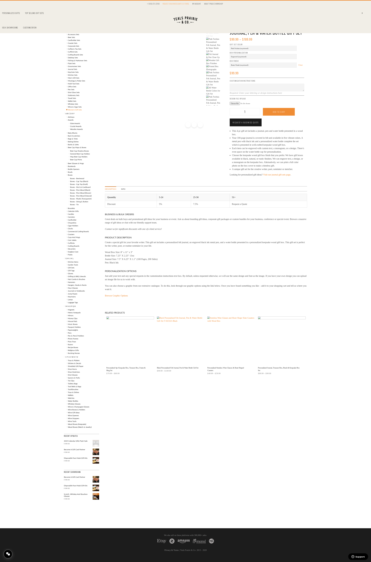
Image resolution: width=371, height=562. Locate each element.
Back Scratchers (74, 136)
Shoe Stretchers (74, 372)
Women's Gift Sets (75, 110)
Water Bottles (73, 401)
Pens (69, 333)
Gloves (70, 273)
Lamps (70, 299)
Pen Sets (71, 89)
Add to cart (279, 111)
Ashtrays (71, 117)
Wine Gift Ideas (74, 412)
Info (123, 189)
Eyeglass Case (73, 252)
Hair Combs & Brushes (76, 279)
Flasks (70, 255)
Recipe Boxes (73, 347)
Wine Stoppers (73, 418)
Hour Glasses (73, 288)
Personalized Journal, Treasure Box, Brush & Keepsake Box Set (279, 369)
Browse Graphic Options (116, 295)
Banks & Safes (73, 144)
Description (110, 189)
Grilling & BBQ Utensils (77, 276)
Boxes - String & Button (79, 202)
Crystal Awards (75, 126)
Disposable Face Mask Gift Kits (75, 458)
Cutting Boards (73, 246)
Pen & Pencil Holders (76, 336)
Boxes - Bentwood (77, 178)
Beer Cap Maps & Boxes (77, 147)
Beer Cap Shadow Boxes (79, 151)
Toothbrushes (73, 389)
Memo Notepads (74, 313)
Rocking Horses (74, 353)
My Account (196, 3)
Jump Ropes (72, 294)
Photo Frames (73, 339)
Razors (70, 344)
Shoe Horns (72, 369)
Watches (71, 398)
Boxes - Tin (74, 204)
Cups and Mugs (74, 237)
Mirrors (70, 315)
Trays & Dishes (73, 392)
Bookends (72, 166)
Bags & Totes (73, 139)
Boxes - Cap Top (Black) (79, 181)
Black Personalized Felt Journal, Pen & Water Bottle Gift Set (177, 368)
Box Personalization (239, 52)
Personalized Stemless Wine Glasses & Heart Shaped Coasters (225, 369)
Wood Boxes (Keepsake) (77, 424)
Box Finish (234, 61)
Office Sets (72, 87)
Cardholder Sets (74, 40)
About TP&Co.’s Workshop (213, 3)
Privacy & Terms (171, 550)
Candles (71, 214)
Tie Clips (71, 381)
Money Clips (72, 318)
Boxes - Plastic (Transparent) (80, 199)
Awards (70, 120)
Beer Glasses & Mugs (76, 163)
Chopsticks (72, 223)
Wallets (70, 395)
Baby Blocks (72, 133)
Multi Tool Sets (73, 84)
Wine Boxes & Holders (76, 410)
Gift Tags (71, 271)
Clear (300, 65)
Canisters (71, 217)
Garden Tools (73, 265)
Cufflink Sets (73, 52)
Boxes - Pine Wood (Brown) (80, 193)
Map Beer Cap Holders (78, 157)
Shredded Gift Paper (75, 366)
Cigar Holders (73, 226)
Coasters (71, 234)
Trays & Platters (74, 360)
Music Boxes (73, 324)
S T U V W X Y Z (72, 357)
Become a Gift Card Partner (74, 449)
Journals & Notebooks (76, 291)
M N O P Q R (71, 306)
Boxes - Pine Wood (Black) (80, 190)
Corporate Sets (73, 46)
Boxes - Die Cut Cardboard (80, 187)
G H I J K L (69, 258)
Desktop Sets (73, 58)
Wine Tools (72, 421)
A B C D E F (70, 113)
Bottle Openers (73, 169)
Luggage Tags (73, 302)
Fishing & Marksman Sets (77, 60)
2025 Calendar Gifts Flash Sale (75, 441)
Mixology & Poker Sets (76, 81)
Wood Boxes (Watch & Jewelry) (80, 427)
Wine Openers (73, 415)
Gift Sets (71, 268)
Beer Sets (71, 37)
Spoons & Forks (74, 378)
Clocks (70, 228)
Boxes (70, 175)
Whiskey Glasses (74, 404)
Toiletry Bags (73, 384)
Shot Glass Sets (74, 92)
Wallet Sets (72, 101)
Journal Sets (72, 69)
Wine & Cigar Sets (75, 107)
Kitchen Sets (72, 75)
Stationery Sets (73, 95)
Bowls (70, 172)
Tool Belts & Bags (74, 386)
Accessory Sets (73, 34)
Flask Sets (71, 63)
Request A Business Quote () (176, 3)
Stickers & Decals (74, 363)
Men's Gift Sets (73, 78)
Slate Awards (75, 123)
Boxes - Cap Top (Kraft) (79, 184)
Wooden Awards (76, 129)
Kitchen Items (73, 262)
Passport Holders (74, 327)
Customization (29, 27)
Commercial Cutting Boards (78, 231)
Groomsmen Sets (74, 66)
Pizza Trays (72, 342)
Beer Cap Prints (76, 160)
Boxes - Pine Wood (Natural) (81, 196)
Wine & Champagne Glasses (78, 407)
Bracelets (71, 208)
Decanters (72, 249)
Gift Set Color (236, 44)
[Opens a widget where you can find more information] (358, 557)
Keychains (72, 297)
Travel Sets (72, 98)
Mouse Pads (72, 321)
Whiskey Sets (73, 104)
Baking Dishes (73, 142)
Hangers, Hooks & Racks (77, 285)
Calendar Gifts (73, 211)
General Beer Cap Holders (80, 154)
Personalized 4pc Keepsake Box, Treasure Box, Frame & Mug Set (126, 369)
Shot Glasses (73, 375)
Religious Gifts (73, 350)
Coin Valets (72, 240)
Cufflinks (71, 243)
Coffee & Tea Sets (74, 49)
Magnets (71, 310)
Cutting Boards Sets (75, 55)
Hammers (71, 282)
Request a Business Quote (246, 122)
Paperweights (73, 330)
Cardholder (72, 220)
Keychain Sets (73, 72)
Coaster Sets (72, 43)
